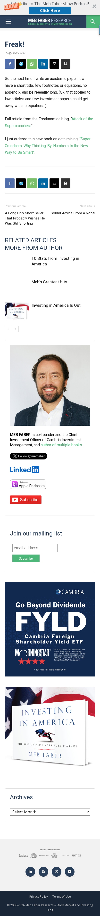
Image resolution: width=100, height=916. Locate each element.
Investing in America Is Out (56, 305)
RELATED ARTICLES (30, 240)
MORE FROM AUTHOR (33, 247)
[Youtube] (70, 872)
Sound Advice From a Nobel (73, 213)
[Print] (65, 64)
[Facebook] (10, 64)
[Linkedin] (43, 64)
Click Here (50, 10)
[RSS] (43, 872)
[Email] (54, 64)
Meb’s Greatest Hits (49, 281)
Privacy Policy (38, 896)
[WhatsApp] (32, 64)
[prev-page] (8, 329)
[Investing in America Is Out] (17, 311)
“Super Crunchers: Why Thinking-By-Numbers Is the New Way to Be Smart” (48, 146)
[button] (50, 7)
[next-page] (16, 329)
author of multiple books (61, 445)
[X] (21, 64)
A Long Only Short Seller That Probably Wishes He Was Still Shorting (25, 218)
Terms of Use (61, 896)
